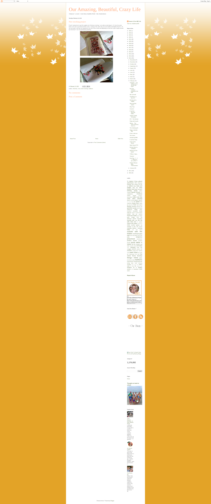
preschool (131, 239)
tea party (140, 252)
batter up (137, 189)
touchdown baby (131, 259)
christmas (75, 88)
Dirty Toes (132, 106)
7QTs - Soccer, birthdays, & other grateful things (130, 421)
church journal (131, 195)
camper (128, 192)
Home (96, 138)
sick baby (139, 246)
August (132, 68)
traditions (91, 88)
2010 (130, 173)
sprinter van (139, 249)
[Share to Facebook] (88, 86)
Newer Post (73, 138)
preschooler (139, 239)
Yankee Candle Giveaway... (133, 116)
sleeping (132, 247)
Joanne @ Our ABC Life (135, 21)
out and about (137, 229)
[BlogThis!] (84, 86)
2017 (130, 47)
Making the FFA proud (133, 151)
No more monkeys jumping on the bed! (134, 90)
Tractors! (132, 156)
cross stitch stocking (83, 88)
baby (135, 186)
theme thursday (137, 256)
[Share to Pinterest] (89, 86)
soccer (134, 249)
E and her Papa (133, 139)
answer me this (138, 184)
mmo (128, 225)
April (131, 76)
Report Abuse (131, 275)
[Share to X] (86, 86)
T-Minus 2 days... (134, 154)
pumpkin (140, 240)
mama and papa (132, 223)
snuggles (129, 249)
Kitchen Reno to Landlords (133, 148)
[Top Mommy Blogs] (134, 353)
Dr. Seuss (129, 201)
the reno (137, 254)
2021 (130, 39)
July (131, 70)
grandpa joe (136, 208)
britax (141, 190)
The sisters (132, 135)
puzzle (128, 242)
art (127, 186)
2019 (130, 43)
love (135, 222)
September (133, 66)
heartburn (129, 211)
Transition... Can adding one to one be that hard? (134, 84)
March (131, 78)
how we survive (137, 214)
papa (140, 233)
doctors (140, 200)
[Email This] (83, 86)
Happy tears (138, 209)
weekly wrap (139, 266)
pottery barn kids (138, 235)
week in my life (131, 266)
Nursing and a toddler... (133, 100)
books (135, 190)
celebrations (130, 194)
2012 (130, 58)
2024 (130, 33)
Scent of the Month (133, 142)
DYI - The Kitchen (134, 119)
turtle (136, 263)
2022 (130, 37)
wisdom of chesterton (132, 269)
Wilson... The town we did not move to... (134, 124)
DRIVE (132, 201)
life (139, 220)
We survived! (133, 94)
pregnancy (139, 237)
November (132, 62)
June (131, 72)
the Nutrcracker (131, 254)
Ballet (133, 189)
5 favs (136, 181)
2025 (130, 30)
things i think (132, 258)
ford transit (139, 205)
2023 (130, 35)
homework (135, 211)
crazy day (139, 197)
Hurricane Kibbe (132, 215)
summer (129, 250)
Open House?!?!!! (134, 145)
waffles (140, 264)
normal (140, 226)
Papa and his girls (134, 121)
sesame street (133, 245)
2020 (130, 41)
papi (128, 235)
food (134, 205)
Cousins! (132, 109)
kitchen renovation (137, 218)
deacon (129, 200)
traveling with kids (138, 261)
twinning (140, 263)
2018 (130, 45)
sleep (128, 247)
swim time (133, 252)
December (132, 60)
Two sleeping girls (134, 128)
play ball (132, 235)
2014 (130, 53)
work (140, 269)
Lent (136, 220)
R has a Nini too (133, 133)
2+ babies (130, 181)
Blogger (112, 500)
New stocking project (133, 104)
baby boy (135, 187)
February (132, 80)
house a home (135, 212)
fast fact (131, 205)
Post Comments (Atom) (100, 142)
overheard (136, 233)
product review (132, 240)
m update (139, 221)
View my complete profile (133, 23)
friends (129, 206)
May (131, 74)
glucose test (139, 206)
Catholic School (135, 192)
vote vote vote (135, 264)
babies (131, 186)
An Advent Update (129, 449)
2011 (130, 170)
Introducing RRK (134, 137)
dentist (132, 200)
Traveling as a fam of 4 (133, 97)
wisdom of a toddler (134, 267)
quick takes (135, 242)
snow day (139, 247)
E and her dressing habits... (132, 112)
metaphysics (139, 223)
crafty (134, 197)
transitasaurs (130, 261)
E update (137, 201)
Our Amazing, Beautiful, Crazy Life (105, 9)
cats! (141, 192)
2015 (130, 51)
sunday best (135, 250)
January (132, 168)
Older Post (120, 138)
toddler (140, 258)
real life (133, 244)
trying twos (130, 263)
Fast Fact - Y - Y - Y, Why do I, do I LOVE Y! (134, 159)
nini (137, 226)
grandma (129, 208)
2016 (130, 49)
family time (135, 203)
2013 (130, 56)
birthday (129, 190)
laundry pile (130, 220)
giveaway (134, 206)
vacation (129, 264)
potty (128, 237)
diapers (136, 200)
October (132, 64)
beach (140, 189)
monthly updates (135, 225)
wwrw (128, 270)
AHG (136, 183)
